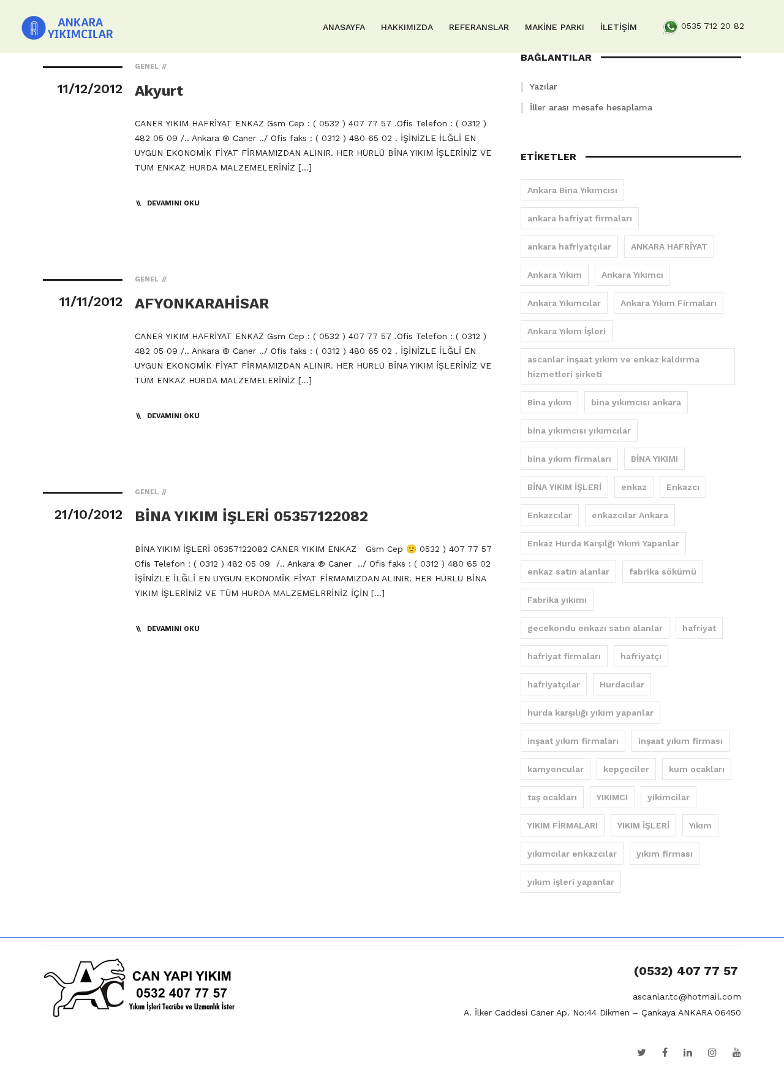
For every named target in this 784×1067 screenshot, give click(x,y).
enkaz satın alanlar (568, 571)
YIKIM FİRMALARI (562, 825)
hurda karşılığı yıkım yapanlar (590, 712)
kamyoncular (555, 769)
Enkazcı (682, 487)
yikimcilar (668, 797)
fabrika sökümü (662, 571)
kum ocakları (697, 769)
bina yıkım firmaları (569, 459)
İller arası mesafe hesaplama (591, 107)
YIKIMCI (612, 797)
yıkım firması (664, 854)
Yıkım (700, 825)
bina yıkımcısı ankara (636, 402)
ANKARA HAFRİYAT (669, 246)
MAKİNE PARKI (554, 27)
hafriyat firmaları (564, 656)
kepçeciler (626, 769)
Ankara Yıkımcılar (564, 303)
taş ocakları (552, 797)
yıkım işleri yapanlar (570, 882)
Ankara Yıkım (554, 275)
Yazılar (543, 86)
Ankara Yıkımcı (632, 275)
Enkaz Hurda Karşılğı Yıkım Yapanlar (603, 543)
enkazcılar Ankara (630, 515)
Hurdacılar (622, 684)
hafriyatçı (641, 656)
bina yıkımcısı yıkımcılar (579, 430)
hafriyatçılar (553, 684)
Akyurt (159, 90)
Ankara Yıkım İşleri (566, 331)
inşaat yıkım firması (680, 741)
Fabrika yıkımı (557, 600)
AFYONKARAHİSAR (202, 303)
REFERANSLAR (479, 27)
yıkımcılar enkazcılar (572, 854)
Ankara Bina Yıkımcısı (572, 190)
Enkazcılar (549, 515)
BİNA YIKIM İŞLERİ (564, 487)
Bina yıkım (549, 402)
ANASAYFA (344, 27)
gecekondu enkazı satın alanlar (595, 628)
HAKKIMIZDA (407, 27)
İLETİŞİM (618, 27)
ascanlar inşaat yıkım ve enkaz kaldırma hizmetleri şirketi (613, 366)
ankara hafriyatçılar (569, 246)
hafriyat (699, 628)
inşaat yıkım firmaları (573, 741)
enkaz (634, 487)
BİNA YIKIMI (654, 459)
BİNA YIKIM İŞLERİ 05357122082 (251, 516)
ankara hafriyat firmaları (579, 218)
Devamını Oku (173, 203)
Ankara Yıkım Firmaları (668, 303)
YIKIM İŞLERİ (643, 825)
